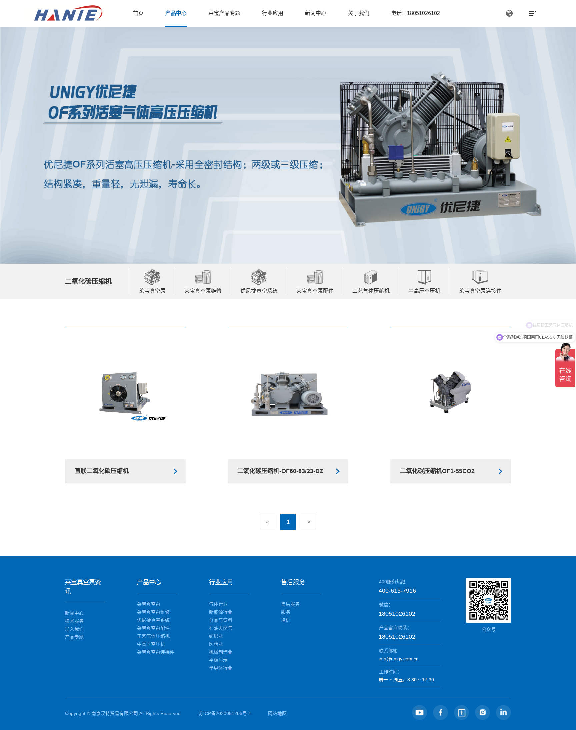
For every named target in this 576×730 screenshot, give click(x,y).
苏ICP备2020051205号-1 (225, 713)
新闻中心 (74, 613)
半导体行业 (220, 668)
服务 (285, 612)
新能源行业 (220, 612)
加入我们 (74, 629)
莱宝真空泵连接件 (155, 652)
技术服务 (74, 621)
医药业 (216, 644)
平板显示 (218, 660)
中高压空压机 (151, 644)
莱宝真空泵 (148, 604)
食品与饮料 (220, 620)
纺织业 (216, 636)
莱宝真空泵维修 (153, 612)
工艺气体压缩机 (153, 636)
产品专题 (74, 637)
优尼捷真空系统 (153, 620)
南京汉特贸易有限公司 (114, 713)
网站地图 (277, 713)
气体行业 (218, 604)
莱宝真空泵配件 (153, 628)
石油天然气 (220, 628)
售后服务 (290, 604)
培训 (285, 620)
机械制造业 (220, 652)
